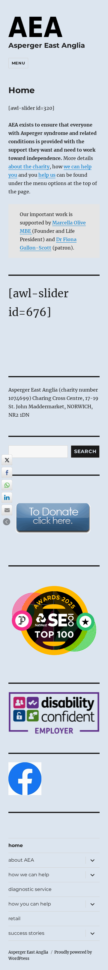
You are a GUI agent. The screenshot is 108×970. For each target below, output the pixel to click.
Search (85, 451)
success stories (26, 933)
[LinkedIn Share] (7, 497)
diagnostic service (30, 889)
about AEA (21, 860)
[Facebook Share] (7, 472)
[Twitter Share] (7, 460)
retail (14, 918)
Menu (18, 63)
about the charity (29, 167)
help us (47, 175)
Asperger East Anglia (46, 45)
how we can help (28, 874)
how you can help (29, 904)
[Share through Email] (7, 510)
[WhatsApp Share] (7, 485)
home (15, 845)
